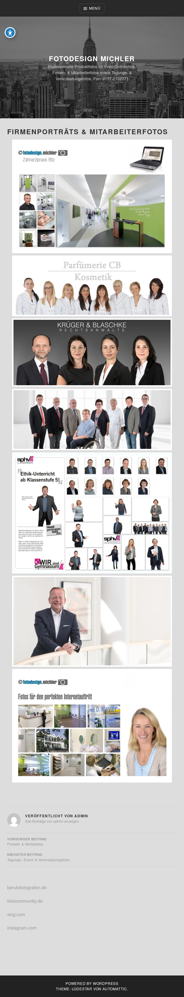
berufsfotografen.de (26, 887)
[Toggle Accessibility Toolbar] (10, 32)
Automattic (115, 988)
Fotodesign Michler (92, 58)
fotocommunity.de (25, 901)
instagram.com (22, 927)
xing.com (16, 914)
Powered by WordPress (92, 983)
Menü (95, 8)
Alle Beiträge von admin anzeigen (52, 821)
